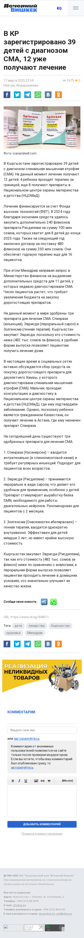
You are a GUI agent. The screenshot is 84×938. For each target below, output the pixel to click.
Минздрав (35, 633)
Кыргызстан (60, 625)
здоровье (13, 633)
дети (18, 625)
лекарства (37, 625)
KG (59, 8)
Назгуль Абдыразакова (21, 85)
